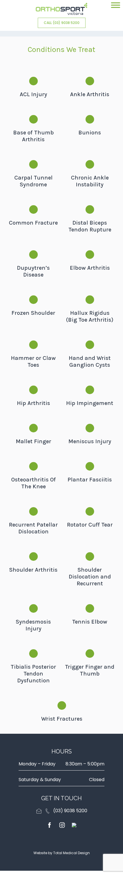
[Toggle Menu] (115, 5)
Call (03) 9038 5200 (62, 22)
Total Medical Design (71, 852)
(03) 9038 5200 (70, 810)
